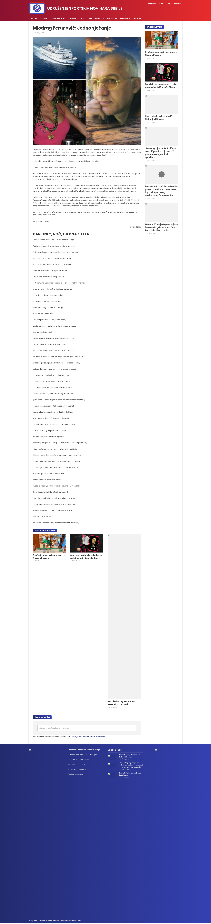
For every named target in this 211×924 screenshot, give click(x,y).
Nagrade (73, 18)
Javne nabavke (174, 3)
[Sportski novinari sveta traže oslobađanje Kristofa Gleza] (86, 543)
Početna (33, 18)
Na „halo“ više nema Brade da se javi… (130, 774)
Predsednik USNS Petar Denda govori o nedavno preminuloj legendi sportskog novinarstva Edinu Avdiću (161, 191)
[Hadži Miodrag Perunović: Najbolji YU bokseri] (124, 616)
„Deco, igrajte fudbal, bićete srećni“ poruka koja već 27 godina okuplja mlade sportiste (160, 153)
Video (89, 18)
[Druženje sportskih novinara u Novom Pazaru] (49, 543)
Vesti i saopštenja (57, 18)
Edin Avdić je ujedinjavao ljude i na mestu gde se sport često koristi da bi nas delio (161, 227)
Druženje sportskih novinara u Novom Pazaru (49, 557)
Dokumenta (125, 18)
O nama (43, 18)
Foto (82, 18)
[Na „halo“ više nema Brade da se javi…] (112, 775)
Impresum (151, 3)
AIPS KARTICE (112, 18)
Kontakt (138, 18)
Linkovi (162, 3)
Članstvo (99, 18)
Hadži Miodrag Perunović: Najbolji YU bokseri (121, 703)
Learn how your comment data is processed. (86, 736)
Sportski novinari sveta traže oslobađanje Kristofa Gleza (86, 557)
